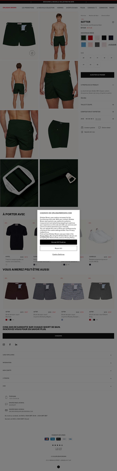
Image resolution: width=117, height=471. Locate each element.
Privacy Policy (44, 236)
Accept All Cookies (58, 242)
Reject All (58, 248)
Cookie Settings (58, 254)
